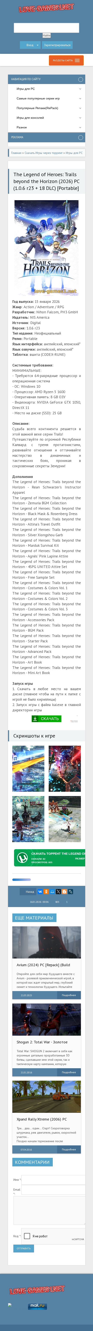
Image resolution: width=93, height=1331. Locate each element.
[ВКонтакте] (40, 891)
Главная (16, 153)
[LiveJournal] (70, 891)
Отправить (24, 1248)
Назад (30, 892)
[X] (58, 891)
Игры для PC (74, 153)
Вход (30, 45)
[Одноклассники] (46, 891)
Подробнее (69, 995)
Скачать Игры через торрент (44, 153)
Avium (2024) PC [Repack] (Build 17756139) (43, 967)
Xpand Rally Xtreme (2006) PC (42, 1119)
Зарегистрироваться (57, 45)
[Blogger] (64, 891)
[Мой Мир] (52, 891)
